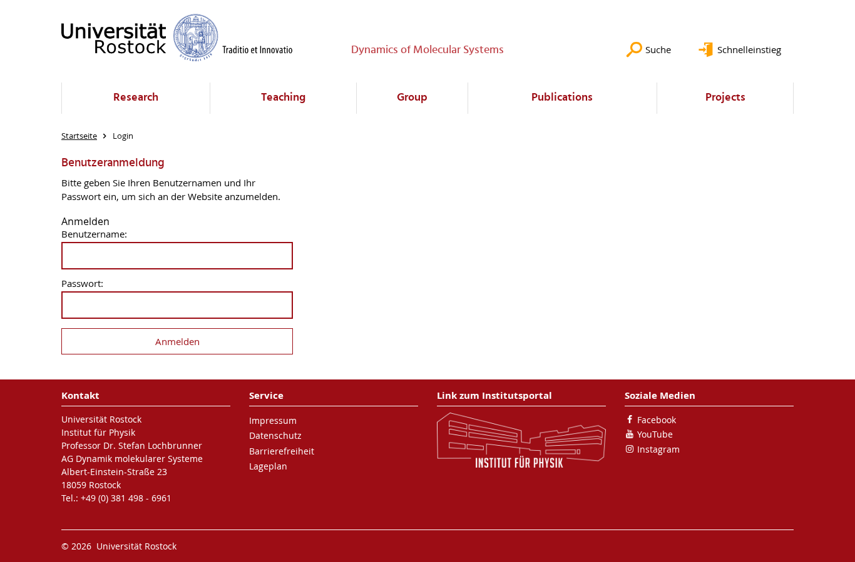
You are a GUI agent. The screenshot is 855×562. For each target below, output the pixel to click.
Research (135, 98)
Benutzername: (94, 234)
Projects (725, 98)
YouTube (655, 434)
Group (412, 98)
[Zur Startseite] (177, 38)
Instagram (658, 449)
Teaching (283, 98)
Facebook (656, 420)
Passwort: (82, 283)
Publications (562, 98)
